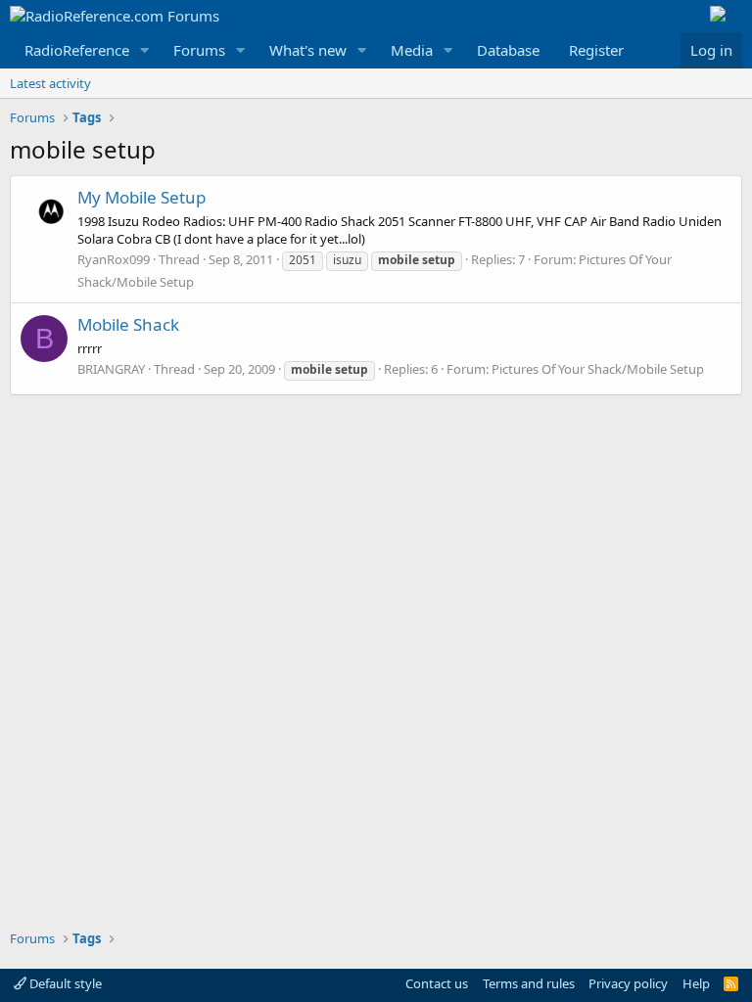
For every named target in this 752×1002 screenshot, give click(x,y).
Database (508, 50)
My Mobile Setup (141, 197)
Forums (199, 50)
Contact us (436, 983)
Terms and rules (529, 983)
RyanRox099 (113, 259)
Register (596, 50)
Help (696, 983)
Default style (64, 983)
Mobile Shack (128, 324)
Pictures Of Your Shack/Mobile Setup (598, 369)
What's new (308, 50)
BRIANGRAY (111, 369)
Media (412, 50)
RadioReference (76, 50)
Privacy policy (628, 983)
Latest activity (50, 83)
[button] (145, 50)
